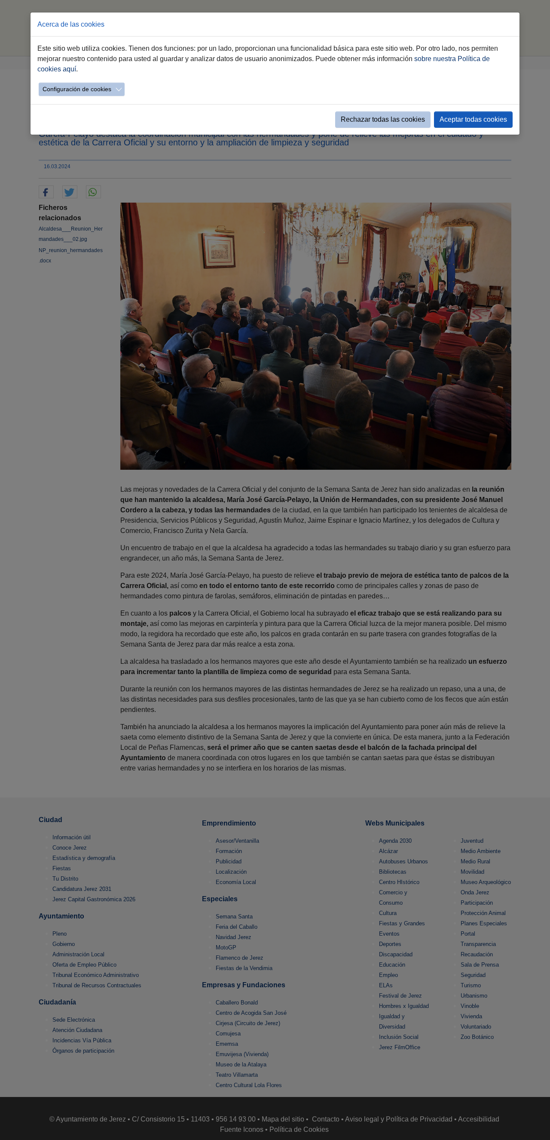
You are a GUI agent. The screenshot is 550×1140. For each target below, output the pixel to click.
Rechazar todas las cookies (383, 119)
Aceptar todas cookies (473, 119)
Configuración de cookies (77, 89)
